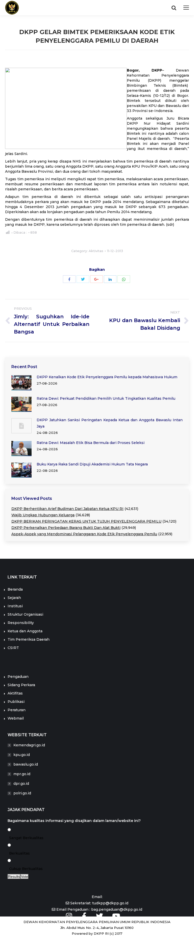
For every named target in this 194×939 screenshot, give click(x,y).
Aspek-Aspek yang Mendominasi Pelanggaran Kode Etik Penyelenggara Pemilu (84, 534)
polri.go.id (22, 793)
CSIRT (13, 647)
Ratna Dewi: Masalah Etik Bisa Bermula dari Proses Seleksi (90, 442)
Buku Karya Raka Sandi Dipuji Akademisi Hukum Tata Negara (92, 464)
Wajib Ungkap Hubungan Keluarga (43, 515)
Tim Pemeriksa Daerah (29, 639)
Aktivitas (96, 251)
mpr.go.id (21, 774)
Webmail (16, 718)
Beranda (15, 589)
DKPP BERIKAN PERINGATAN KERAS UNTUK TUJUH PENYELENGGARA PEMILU (86, 521)
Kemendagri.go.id (29, 745)
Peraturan (17, 710)
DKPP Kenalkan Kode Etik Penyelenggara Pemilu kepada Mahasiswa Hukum (107, 377)
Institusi (15, 606)
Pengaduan (18, 676)
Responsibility (21, 622)
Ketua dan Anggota (25, 631)
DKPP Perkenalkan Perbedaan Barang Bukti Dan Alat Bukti (65, 527)
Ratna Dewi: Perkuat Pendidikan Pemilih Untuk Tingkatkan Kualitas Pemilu (106, 398)
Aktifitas (15, 693)
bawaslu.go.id (25, 764)
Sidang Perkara (21, 685)
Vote (24, 877)
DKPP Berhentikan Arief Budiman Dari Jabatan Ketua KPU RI (67, 508)
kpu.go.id (21, 754)
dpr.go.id (21, 783)
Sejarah (14, 597)
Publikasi (16, 701)
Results (14, 877)
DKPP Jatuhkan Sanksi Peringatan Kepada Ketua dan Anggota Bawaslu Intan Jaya (110, 423)
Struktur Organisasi (25, 614)
